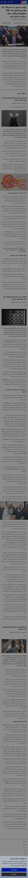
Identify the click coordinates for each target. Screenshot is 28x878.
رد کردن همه (14, 874)
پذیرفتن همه (14, 870)
